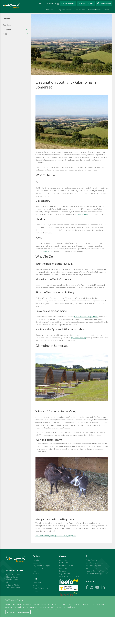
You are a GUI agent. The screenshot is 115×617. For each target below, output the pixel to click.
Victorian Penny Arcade (44, 251)
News (35, 571)
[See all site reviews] (68, 588)
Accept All (11, 612)
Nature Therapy (12, 577)
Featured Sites (80, 10)
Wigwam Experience (65, 10)
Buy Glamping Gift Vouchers (96, 563)
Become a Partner (94, 10)
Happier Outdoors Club (95, 571)
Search (106, 10)
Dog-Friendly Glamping (41, 565)
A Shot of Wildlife (12, 585)
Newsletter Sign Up (93, 565)
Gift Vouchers (69, 3)
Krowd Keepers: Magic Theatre (86, 316)
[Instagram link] (92, 588)
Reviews (36, 573)
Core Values (63, 568)
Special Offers (106, 3)
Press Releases (38, 568)
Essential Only (23, 612)
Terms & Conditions (40, 588)
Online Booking (91, 560)
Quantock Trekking (78, 338)
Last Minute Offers (87, 3)
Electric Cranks (12, 579)
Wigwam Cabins (65, 573)
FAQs (35, 585)
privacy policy (50, 607)
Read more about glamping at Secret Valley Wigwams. (55, 535)
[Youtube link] (98, 588)
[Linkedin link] (104, 588)
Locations (49, 10)
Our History (63, 560)
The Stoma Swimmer (14, 588)
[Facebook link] (88, 588)
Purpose (62, 571)
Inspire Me (37, 563)
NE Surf (9, 582)
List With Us (63, 563)
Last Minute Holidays (94, 573)
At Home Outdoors (13, 574)
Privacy (36, 591)
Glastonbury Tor (84, 214)
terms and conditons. (67, 607)
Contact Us (37, 583)
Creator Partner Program (69, 576)
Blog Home (7, 25)
